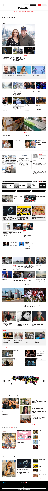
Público (25, 456)
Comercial (43, 482)
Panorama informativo (33, 185)
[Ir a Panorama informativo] (29, 185)
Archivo (16, 487)
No (4, 427)
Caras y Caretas (4, 456)
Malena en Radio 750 (22, 185)
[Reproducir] (35, 181)
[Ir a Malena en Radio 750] (16, 185)
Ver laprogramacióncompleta (42, 185)
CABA (16, 11)
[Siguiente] (31, 161)
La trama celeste (9, 185)
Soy (9, 427)
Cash (2, 427)
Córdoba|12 (16, 395)
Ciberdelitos (19, 11)
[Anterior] (17, 161)
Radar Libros (15, 427)
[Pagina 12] (24, 8)
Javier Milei (32, 11)
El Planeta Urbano (9, 456)
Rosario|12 (8, 395)
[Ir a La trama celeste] (4, 186)
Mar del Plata (28, 11)
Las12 (7, 427)
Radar (12, 427)
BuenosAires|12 (4, 395)
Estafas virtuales (24, 11)
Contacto (19, 487)
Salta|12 (12, 395)
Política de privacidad (23, 487)
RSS (45, 482)
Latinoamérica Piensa (19, 456)
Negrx (14, 456)
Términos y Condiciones (30, 487)
